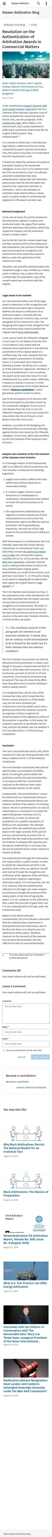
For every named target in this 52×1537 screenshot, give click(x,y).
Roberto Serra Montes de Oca (27, 86)
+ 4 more (33, 25)
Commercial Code (11, 123)
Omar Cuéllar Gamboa (14, 83)
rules (27, 224)
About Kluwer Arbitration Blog (17, 1534)
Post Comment (40, 1057)
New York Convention (13, 562)
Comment (6, 1001)
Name (5, 1027)
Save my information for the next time (24, 1050)
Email (5, 1039)
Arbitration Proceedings (14, 25)
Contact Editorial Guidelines (31, 1087)
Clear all (22, 1057)
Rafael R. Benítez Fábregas (16, 90)
